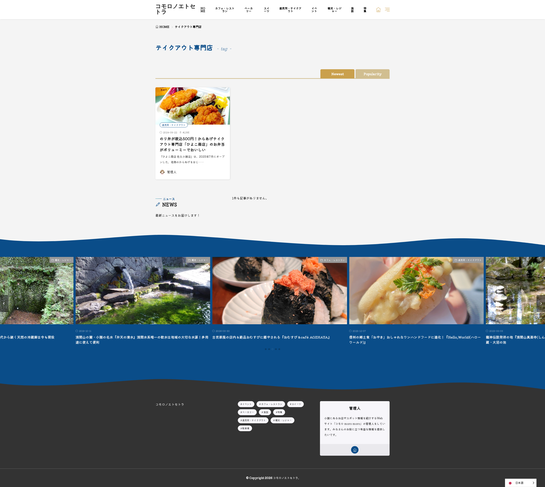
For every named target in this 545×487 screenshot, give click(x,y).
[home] (355, 450)
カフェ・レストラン (224, 9)
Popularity (373, 74)
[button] (4, 303)
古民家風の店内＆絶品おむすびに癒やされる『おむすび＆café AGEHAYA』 (264, 337)
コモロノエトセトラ (175, 9)
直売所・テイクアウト (290, 9)
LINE (186, 132)
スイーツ (266, 9)
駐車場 (245, 428)
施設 (352, 9)
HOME (203, 9)
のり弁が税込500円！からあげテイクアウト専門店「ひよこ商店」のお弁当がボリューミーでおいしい (192, 144)
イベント (314, 9)
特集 (365, 9)
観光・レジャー (334, 9)
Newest (337, 74)
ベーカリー (248, 9)
